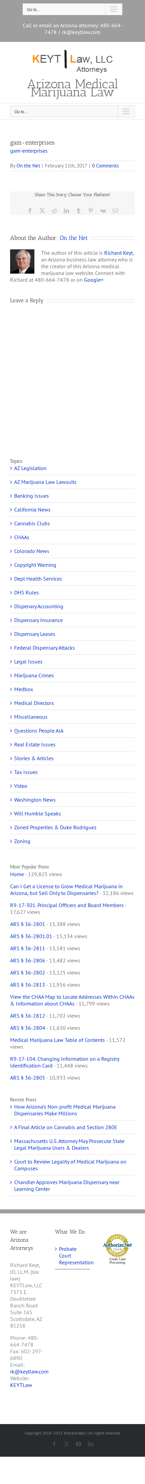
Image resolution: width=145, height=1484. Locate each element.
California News (32, 509)
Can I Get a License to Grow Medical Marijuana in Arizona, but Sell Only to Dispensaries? (66, 889)
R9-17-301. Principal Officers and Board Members (67, 905)
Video (20, 785)
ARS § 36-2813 (27, 984)
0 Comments (105, 165)
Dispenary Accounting (38, 606)
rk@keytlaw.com (81, 32)
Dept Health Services (38, 578)
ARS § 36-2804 (27, 1027)
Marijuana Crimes (34, 675)
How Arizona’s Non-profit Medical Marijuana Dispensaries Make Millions (65, 1110)
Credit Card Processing (117, 1261)
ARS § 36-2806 (27, 960)
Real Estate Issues (35, 744)
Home (17, 874)
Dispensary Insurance (38, 620)
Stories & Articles (34, 758)
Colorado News (31, 551)
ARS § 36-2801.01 (31, 936)
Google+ (94, 279)
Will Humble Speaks (37, 813)
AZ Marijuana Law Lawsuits (45, 481)
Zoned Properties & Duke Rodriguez (55, 827)
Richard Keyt (118, 252)
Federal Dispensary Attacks (44, 647)
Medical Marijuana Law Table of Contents (57, 1040)
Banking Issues (31, 495)
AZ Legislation (30, 468)
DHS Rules (26, 592)
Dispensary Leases (34, 633)
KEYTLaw (21, 1385)
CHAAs (21, 537)
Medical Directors (34, 703)
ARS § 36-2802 (27, 972)
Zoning (22, 841)
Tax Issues (26, 772)
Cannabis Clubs (32, 523)
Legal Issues (28, 661)
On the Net (28, 165)
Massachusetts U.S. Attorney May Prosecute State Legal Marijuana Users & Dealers (69, 1144)
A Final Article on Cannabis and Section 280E (65, 1127)
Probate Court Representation (72, 1255)
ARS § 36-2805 (27, 1077)
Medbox (23, 689)
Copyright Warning (35, 564)
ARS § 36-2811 (27, 948)
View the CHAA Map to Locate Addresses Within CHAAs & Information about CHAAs (72, 1000)
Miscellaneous (31, 716)
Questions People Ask (39, 730)
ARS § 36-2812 (27, 1015)
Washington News (35, 799)
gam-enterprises (29, 150)
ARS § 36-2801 (27, 924)
